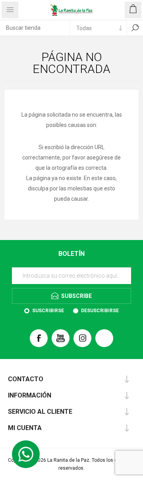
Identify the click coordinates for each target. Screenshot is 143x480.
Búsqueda (135, 28)
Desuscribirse (100, 310)
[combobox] (35, 28)
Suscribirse (48, 310)
